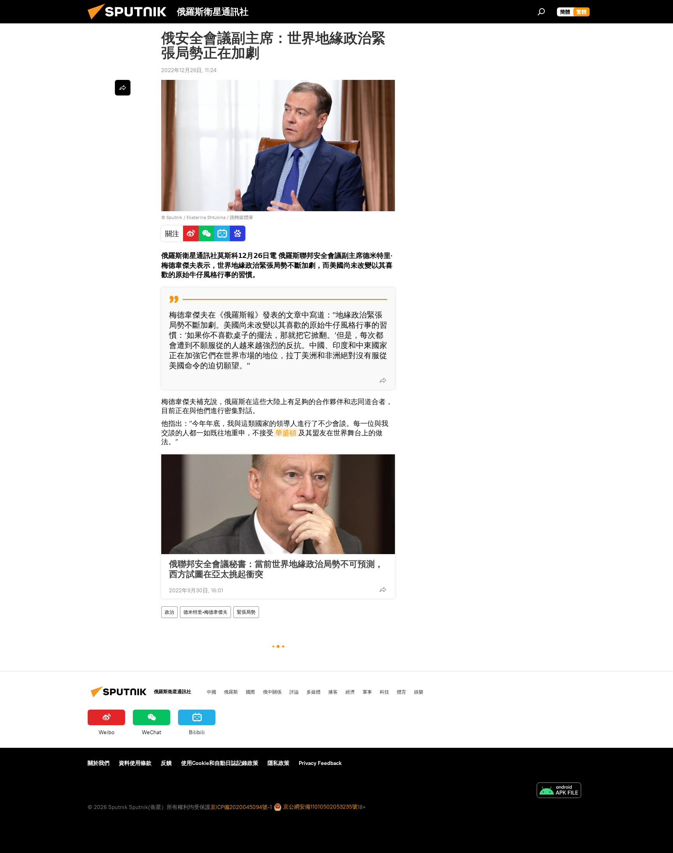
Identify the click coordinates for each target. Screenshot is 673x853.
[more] (383, 380)
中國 (211, 691)
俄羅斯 (231, 691)
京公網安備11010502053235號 (320, 806)
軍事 (367, 691)
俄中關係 (272, 691)
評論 (294, 691)
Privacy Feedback (320, 762)
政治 (169, 612)
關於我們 (98, 762)
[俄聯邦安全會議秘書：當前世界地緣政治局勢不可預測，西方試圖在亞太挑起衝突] (278, 504)
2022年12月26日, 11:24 (189, 70)
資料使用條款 (135, 762)
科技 (384, 691)
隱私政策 (278, 762)
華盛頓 (285, 432)
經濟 (350, 691)
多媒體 (314, 691)
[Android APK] (558, 791)
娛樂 (418, 691)
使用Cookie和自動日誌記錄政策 (219, 762)
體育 (401, 691)
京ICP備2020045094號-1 (241, 807)
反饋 (166, 762)
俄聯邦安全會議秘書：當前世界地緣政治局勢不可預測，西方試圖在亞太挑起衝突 (276, 569)
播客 (333, 691)
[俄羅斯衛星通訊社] (130, 21)
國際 (250, 691)
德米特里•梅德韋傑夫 (205, 612)
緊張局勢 (246, 612)
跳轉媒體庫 (241, 217)
